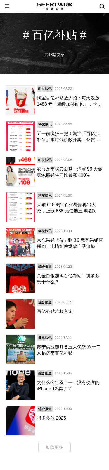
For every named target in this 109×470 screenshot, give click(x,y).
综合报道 (45, 267)
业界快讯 (45, 338)
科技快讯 (45, 89)
